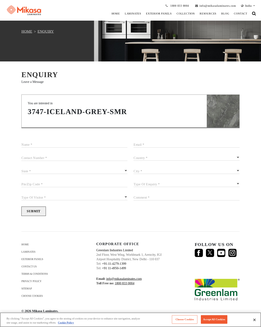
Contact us (29, 266)
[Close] (254, 319)
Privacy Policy (31, 281)
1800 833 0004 (179, 5)
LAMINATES (133, 13)
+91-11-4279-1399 (114, 263)
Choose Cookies (32, 296)
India (247, 5)
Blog (225, 13)
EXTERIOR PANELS (159, 13)
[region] (130, 320)
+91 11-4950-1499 (114, 268)
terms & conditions (34, 273)
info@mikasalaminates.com (217, 5)
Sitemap (26, 288)
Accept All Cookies (214, 319)
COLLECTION (186, 13)
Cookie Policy (66, 322)
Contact (240, 13)
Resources (208, 13)
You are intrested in (40, 103)
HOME (116, 13)
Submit (34, 211)
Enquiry (46, 31)
